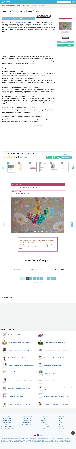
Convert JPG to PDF (6, 431)
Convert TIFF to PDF (6, 426)
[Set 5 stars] (14, 157)
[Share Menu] (73, 433)
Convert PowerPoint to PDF (7, 428)
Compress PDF (44, 424)
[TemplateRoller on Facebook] (38, 435)
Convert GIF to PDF (6, 424)
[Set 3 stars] (9, 157)
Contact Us (61, 428)
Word (69, 45)
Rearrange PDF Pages (46, 426)
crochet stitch (11, 27)
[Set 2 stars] (7, 157)
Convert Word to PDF (6, 418)
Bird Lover (5, 301)
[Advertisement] (29, 44)
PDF (61, 45)
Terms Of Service (63, 426)
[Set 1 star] (5, 157)
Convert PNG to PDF (6, 422)
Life (47, 301)
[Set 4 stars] (12, 157)
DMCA (60, 422)
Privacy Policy (62, 424)
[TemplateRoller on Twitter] (41, 435)
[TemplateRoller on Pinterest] (35, 435)
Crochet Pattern (20, 22)
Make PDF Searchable (46, 428)
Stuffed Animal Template (15, 301)
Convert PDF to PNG (27, 420)
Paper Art (32, 301)
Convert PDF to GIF (26, 422)
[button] (73, 167)
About (60, 418)
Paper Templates (40, 301)
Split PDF (43, 418)
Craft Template (25, 301)
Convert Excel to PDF (6, 420)
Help (60, 420)
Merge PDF (43, 420)
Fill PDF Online (18, 18)
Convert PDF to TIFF (27, 424)
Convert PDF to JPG (26, 418)
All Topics (61, 431)
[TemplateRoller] (5, 2)
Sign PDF (43, 422)
